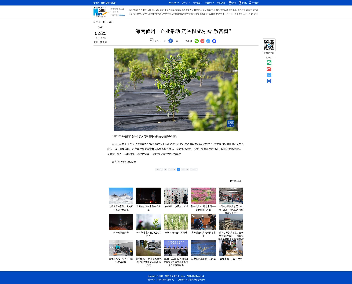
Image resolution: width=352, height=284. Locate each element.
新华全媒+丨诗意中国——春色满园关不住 (203, 208)
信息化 (152, 13)
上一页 (159, 169)
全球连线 (185, 10)
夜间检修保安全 (121, 232)
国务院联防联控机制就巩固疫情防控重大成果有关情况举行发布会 (176, 262)
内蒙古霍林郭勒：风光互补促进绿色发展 (121, 208)
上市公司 (247, 13)
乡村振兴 (175, 13)
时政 (145, 10)
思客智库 (177, 10)
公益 (227, 13)
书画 (218, 10)
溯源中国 (187, 13)
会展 (206, 13)
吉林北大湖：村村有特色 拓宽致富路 (121, 260)
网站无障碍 (221, 3)
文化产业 (254, 13)
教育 (191, 10)
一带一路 (233, 13)
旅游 (197, 13)
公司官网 (114, 11)
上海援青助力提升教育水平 (203, 234)
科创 (200, 10)
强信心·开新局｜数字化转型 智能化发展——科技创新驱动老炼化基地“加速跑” (231, 236)
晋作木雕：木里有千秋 (231, 258)
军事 (226, 10)
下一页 (193, 169)
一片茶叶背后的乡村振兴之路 (148, 234)
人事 (149, 10)
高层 (140, 10)
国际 (153, 10)
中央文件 (254, 10)
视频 (235, 10)
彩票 (210, 13)
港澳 (166, 10)
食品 (139, 13)
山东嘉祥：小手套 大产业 (176, 206)
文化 (213, 10)
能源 (202, 13)
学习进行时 (133, 10)
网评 (162, 10)
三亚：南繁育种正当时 (176, 232)
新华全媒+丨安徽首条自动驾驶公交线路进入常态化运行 (148, 262)
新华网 (97, 21)
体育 (209, 10)
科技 (196, 10)
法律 (248, 10)
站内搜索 (255, 3)
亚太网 (240, 13)
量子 (205, 10)
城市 (193, 13)
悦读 (222, 13)
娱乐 (214, 13)
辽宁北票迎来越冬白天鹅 (203, 258)
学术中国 (167, 13)
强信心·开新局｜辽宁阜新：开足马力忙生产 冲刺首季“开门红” (231, 209)
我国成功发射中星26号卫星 (148, 208)
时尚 (218, 13)
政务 (244, 10)
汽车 (135, 13)
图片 (239, 10)
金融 (131, 13)
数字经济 (159, 13)
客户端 (233, 3)
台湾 (171, 10)
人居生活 (145, 13)
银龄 (181, 13)
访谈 (231, 10)
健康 (222, 10)
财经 (158, 10)
